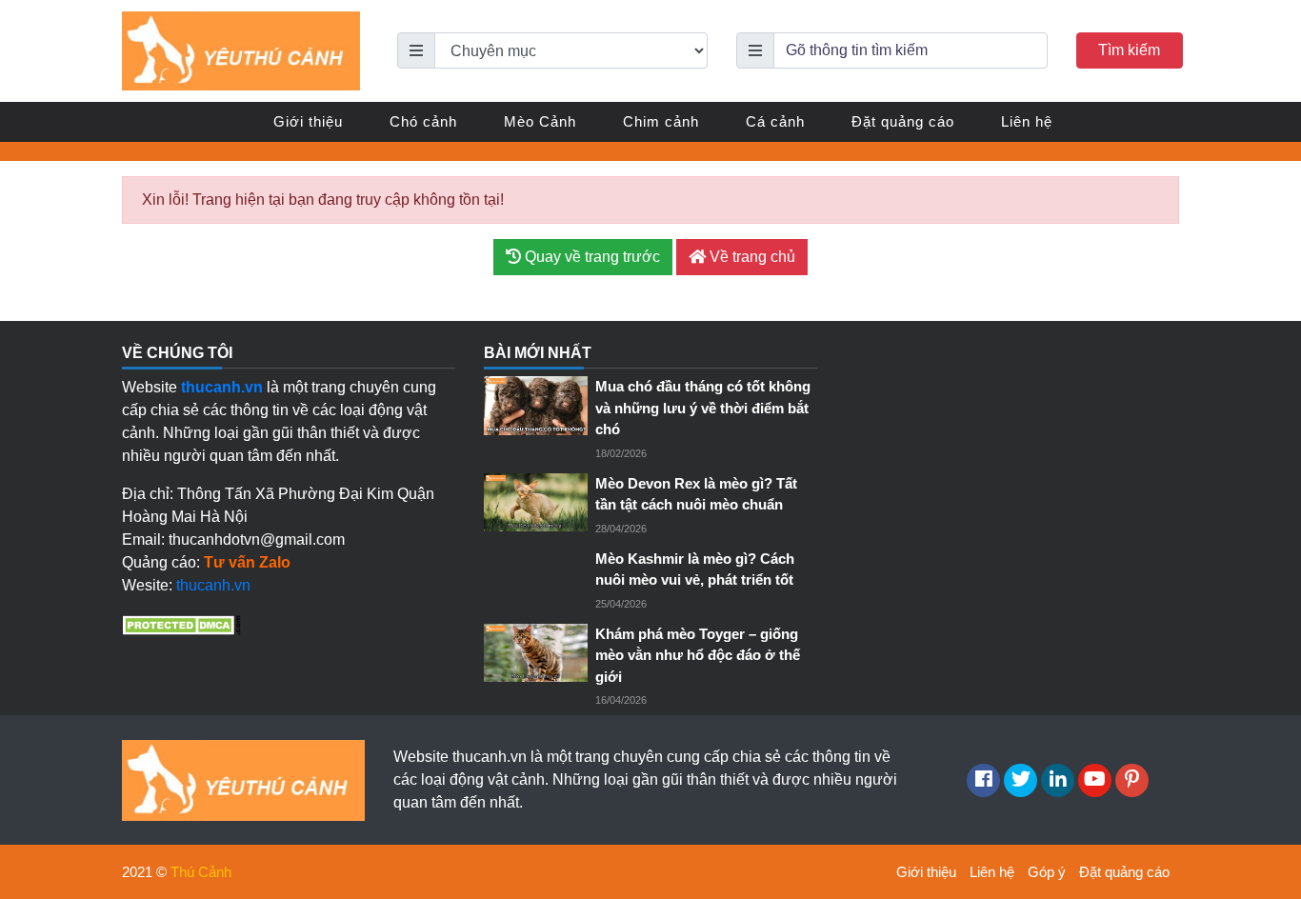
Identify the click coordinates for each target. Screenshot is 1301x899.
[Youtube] (1094, 780)
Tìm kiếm (1129, 50)
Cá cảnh (775, 121)
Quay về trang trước (590, 257)
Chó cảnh (423, 121)
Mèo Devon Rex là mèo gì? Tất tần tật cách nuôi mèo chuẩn (696, 494)
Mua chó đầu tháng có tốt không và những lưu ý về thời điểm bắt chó (703, 407)
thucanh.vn (213, 585)
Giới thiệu (308, 121)
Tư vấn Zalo (247, 562)
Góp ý (1047, 872)
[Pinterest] (1132, 780)
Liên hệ (1026, 121)
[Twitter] (1020, 780)
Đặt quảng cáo (902, 121)
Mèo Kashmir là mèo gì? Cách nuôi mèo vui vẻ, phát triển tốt (694, 569)
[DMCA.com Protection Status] (181, 623)
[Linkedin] (1057, 780)
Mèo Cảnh (540, 121)
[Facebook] (983, 780)
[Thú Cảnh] (241, 50)
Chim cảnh (661, 121)
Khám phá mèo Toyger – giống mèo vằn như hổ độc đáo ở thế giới (697, 655)
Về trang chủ (750, 257)
